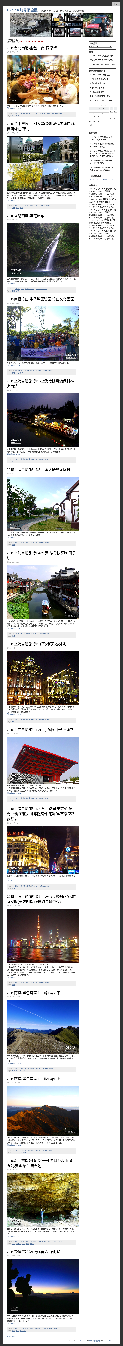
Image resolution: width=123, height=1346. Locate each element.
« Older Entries (11, 1336)
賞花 (36, 205)
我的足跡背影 (25, 113)
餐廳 (17, 116)
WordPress (80, 1341)
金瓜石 (32, 1244)
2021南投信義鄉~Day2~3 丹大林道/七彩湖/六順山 (102, 162)
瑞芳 (23, 1244)
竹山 (17, 373)
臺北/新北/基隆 (45, 113)
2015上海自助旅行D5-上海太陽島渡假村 (38, 470)
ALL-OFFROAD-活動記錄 (100, 75)
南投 (22, 371)
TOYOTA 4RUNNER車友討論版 (102, 64)
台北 (13, 116)
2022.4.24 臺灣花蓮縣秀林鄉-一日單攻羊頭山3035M (102, 138)
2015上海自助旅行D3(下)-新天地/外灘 (36, 644)
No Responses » (57, 113)
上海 (13, 461)
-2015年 (17, 113)
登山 (17, 1071)
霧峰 (21, 208)
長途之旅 (34, 459)
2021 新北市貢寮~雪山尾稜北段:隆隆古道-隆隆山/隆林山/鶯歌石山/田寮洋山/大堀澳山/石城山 (102, 153)
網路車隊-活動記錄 (97, 83)
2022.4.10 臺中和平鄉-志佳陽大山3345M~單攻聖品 (102, 145)
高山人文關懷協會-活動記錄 (101, 101)
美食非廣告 (35, 113)
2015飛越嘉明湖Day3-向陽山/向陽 (33, 1252)
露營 (21, 373)
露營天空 (38, 371)
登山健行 (38, 1068)
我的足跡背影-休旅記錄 (99, 79)
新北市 (18, 1244)
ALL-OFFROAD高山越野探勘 (101, 56)
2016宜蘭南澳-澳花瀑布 (25, 216)
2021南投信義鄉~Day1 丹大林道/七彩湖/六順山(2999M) (102, 168)
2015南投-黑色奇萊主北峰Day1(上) (34, 1079)
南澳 (13, 291)
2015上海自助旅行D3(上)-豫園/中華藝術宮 (40, 730)
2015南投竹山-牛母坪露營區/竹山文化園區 (40, 299)
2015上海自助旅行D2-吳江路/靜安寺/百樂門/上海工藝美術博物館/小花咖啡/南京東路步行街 (41, 814)
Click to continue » (14, 108)
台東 (22, 1328)
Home (116, 4)
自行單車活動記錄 (97, 88)
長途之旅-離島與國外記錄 (100, 96)
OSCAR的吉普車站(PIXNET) (101, 60)
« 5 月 (92, 125)
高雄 (44, 1328)
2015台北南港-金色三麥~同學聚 (32, 48)
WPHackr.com (112, 1341)
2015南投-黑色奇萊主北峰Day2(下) (34, 993)
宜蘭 (22, 289)
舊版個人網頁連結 (97, 92)
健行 (13, 1244)
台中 (22, 205)
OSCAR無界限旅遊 (22, 10)
